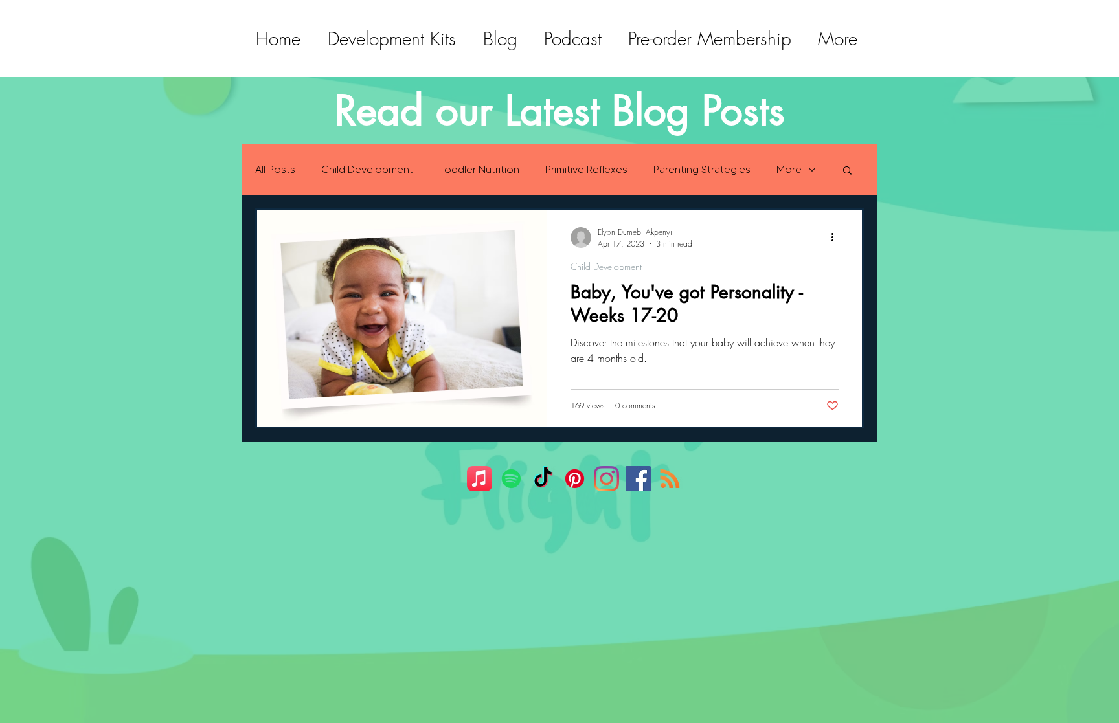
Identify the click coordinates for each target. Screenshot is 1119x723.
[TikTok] (543, 478)
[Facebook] (638, 478)
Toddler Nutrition (479, 169)
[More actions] (836, 237)
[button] (847, 171)
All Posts (275, 169)
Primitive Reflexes (586, 169)
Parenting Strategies (702, 169)
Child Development (367, 169)
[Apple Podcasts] (479, 478)
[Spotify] (511, 478)
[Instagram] (606, 478)
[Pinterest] (574, 478)
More (789, 169)
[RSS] (670, 478)
